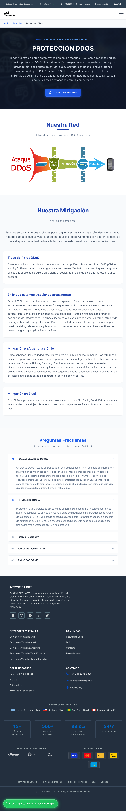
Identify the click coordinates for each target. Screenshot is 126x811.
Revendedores (73, 653)
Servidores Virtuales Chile (22, 636)
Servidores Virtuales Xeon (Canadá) (27, 653)
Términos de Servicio (27, 782)
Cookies (104, 782)
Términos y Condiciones (22, 690)
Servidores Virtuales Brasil (23, 642)
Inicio (6, 23)
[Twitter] (47, 615)
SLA (94, 782)
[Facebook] (13, 615)
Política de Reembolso (77, 782)
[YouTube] (30, 615)
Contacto (70, 647)
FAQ (68, 642)
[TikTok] (39, 615)
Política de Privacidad (52, 782)
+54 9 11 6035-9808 (81, 673)
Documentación (102, 4)
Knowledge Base (74, 636)
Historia (13, 679)
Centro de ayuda (83, 4)
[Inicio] (9, 13)
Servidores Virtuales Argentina (25, 647)
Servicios (17, 23)
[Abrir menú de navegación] (121, 13)
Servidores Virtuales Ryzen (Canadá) (28, 659)
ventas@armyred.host (81, 680)
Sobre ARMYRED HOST (21, 674)
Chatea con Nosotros (65, 92)
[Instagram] (21, 615)
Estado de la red (18, 685)
